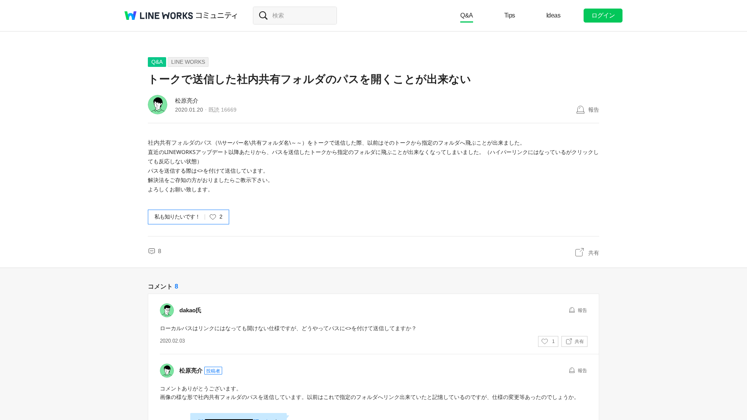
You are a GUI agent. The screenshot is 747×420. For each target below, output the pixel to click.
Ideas (553, 15)
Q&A (466, 15)
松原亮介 (186, 100)
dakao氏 (190, 310)
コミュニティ (216, 15)
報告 (593, 110)
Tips (509, 15)
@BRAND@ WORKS (158, 15)
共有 (593, 253)
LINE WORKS (188, 62)
